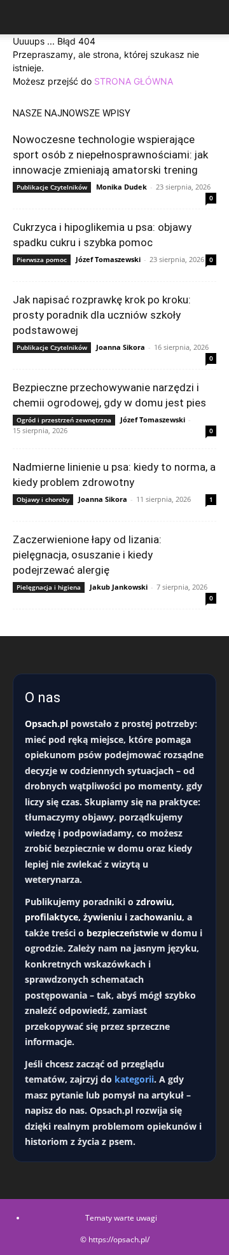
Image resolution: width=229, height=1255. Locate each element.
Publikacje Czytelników (52, 187)
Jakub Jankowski (119, 587)
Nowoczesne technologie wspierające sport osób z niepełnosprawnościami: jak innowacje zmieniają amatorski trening (110, 154)
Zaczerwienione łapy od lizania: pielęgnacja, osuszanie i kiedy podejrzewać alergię (87, 554)
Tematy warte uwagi (121, 1217)
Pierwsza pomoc (42, 259)
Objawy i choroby (43, 499)
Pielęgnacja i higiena (49, 587)
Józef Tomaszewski (108, 259)
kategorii (134, 1079)
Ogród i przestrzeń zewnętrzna (64, 419)
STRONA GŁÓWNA (133, 81)
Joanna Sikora (120, 347)
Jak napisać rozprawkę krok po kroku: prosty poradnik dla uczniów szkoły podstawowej (102, 314)
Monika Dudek (121, 186)
